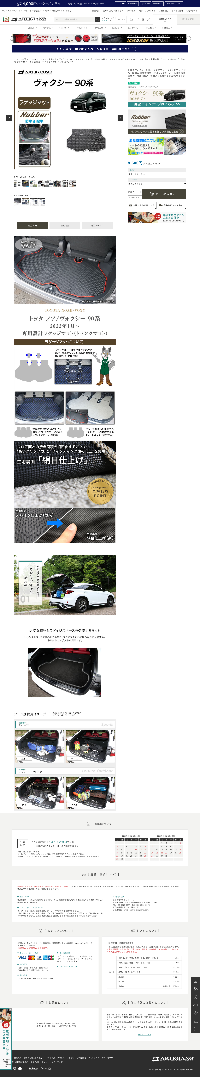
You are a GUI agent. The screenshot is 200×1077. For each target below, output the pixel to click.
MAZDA (150, 28)
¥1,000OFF (157, 4)
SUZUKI (116, 28)
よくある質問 (177, 10)
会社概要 (96, 10)
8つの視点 (131, 10)
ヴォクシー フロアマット (70, 59)
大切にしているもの (147, 10)
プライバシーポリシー (40, 1062)
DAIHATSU (133, 28)
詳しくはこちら (144, 1034)
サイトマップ (57, 1062)
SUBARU (99, 28)
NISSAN (63, 28)
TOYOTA (47, 28)
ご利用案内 (163, 10)
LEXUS (31, 28)
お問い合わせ (192, 10)
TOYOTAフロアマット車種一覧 (43, 59)
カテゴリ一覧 (20, 59)
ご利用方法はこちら (173, 4)
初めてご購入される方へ (113, 10)
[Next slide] (188, 38)
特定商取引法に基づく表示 (17, 1062)
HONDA (166, 28)
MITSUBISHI (81, 28)
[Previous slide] (12, 38)
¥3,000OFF (132, 4)
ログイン (121, 19)
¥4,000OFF (120, 4)
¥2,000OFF (145, 4)
